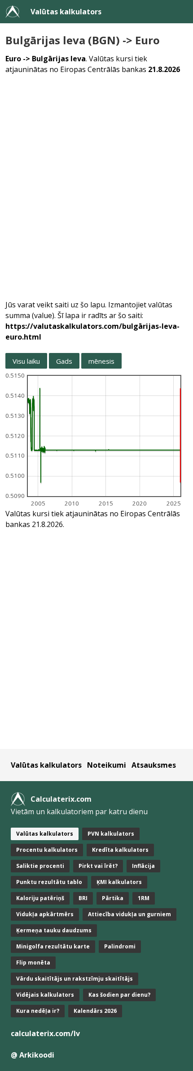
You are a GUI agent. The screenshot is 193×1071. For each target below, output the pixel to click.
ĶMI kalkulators (119, 882)
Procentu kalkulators (47, 850)
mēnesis (101, 361)
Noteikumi (106, 765)
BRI (83, 898)
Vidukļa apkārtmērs (45, 914)
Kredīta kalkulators (120, 850)
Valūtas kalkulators (66, 12)
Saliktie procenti (40, 866)
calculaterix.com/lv (45, 1033)
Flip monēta (33, 962)
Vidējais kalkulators (45, 995)
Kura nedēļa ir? (37, 1011)
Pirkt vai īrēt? (98, 866)
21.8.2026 (164, 69)
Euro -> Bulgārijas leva (45, 59)
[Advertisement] (96, 181)
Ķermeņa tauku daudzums (54, 930)
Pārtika (112, 898)
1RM (143, 898)
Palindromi (120, 946)
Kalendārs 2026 (95, 1011)
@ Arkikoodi (32, 1055)
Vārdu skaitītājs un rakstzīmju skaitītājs (74, 978)
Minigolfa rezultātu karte (53, 946)
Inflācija (143, 866)
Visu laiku (26, 361)
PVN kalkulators (111, 833)
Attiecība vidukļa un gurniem (129, 914)
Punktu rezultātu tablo (49, 882)
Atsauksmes (154, 765)
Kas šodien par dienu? (119, 995)
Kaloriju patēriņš (40, 898)
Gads (64, 361)
